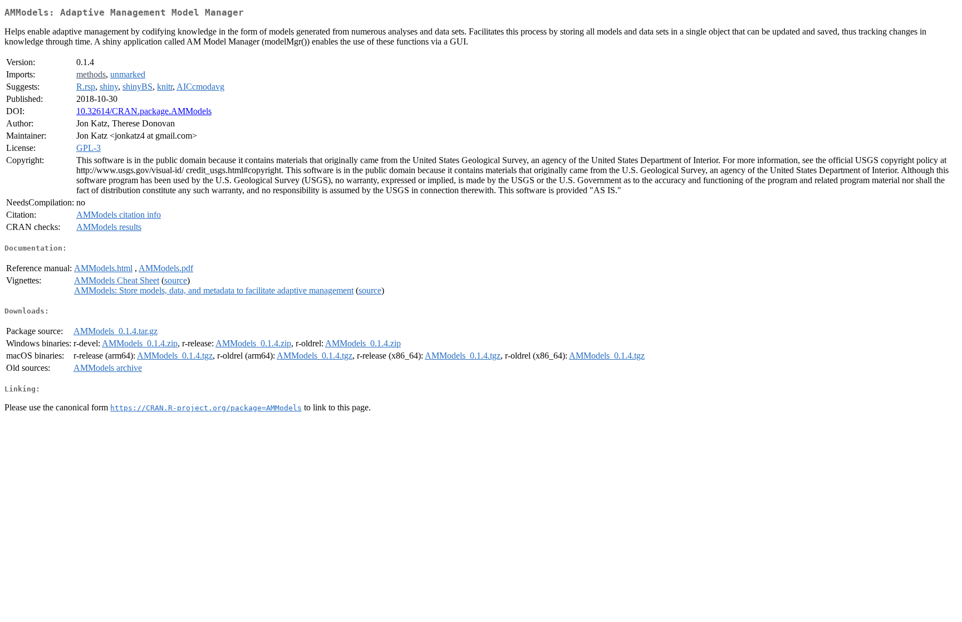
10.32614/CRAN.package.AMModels (144, 111)
